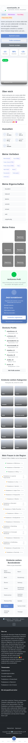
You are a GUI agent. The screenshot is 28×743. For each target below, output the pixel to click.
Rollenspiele (16, 173)
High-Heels (6, 169)
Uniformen (6, 176)
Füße (18, 165)
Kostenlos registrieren (14, 317)
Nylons (14, 169)
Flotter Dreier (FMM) (9, 165)
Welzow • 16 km (12, 361)
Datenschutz (10, 728)
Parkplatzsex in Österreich (8, 682)
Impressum (18, 728)
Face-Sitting (16, 158)
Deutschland (23, 9)
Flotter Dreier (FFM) (8, 162)
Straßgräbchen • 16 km (13, 366)
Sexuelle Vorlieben (6, 676)
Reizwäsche (6, 173)
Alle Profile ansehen (14, 370)
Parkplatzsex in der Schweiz (9, 685)
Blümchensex (7, 158)
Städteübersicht (5, 670)
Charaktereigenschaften (7, 673)
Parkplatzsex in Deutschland (9, 679)
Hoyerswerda (11, 9)
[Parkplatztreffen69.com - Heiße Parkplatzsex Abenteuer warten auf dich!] (14, 2)
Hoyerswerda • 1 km (13, 333)
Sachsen (17, 9)
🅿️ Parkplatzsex (7, 619)
